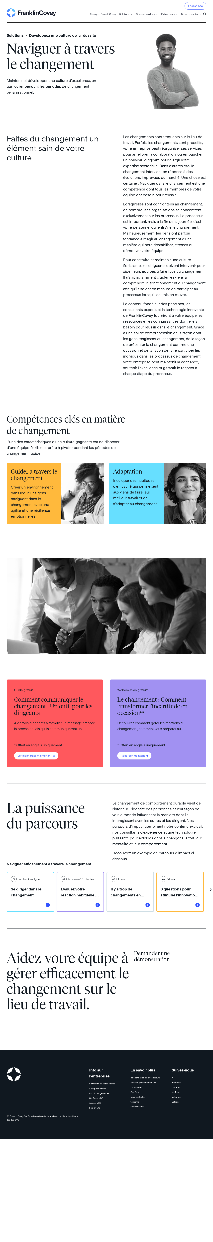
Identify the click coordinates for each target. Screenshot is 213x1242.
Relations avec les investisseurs (145, 1077)
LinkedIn (176, 1087)
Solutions (124, 14)
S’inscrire (134, 1102)
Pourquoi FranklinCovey (103, 14)
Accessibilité (95, 1103)
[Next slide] (211, 888)
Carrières (134, 1092)
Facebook (176, 1082)
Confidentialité (96, 1098)
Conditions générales (99, 1093)
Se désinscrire (137, 1106)
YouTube (176, 1092)
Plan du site (135, 1087)
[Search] (204, 12)
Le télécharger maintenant (35, 755)
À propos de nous (97, 1088)
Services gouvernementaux (143, 1082)
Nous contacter (189, 14)
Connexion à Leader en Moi (102, 1083)
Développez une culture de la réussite (62, 35)
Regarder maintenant (134, 755)
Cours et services (145, 14)
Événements (168, 14)
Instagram (176, 1097)
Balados (175, 1102)
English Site (195, 5)
